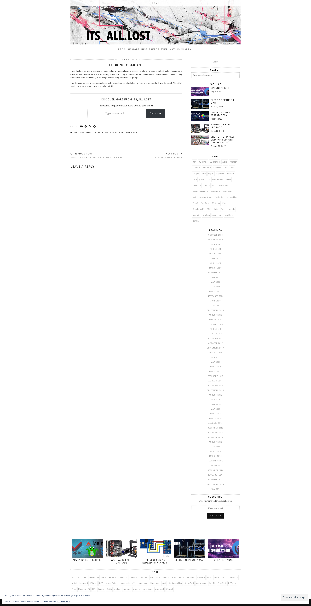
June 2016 (215, 404)
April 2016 (215, 414)
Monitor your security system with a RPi (96, 156)
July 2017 (215, 357)
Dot (225, 168)
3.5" (194, 162)
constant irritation (85, 132)
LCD (214, 185)
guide (201, 179)
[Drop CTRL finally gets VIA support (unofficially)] (200, 140)
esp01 (211, 174)
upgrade (196, 215)
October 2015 (215, 437)
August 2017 (215, 353)
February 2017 (215, 376)
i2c (208, 179)
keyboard (197, 185)
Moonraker (227, 191)
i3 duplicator (217, 179)
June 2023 (215, 258)
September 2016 (215, 390)
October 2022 (215, 273)
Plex (224, 203)
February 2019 (215, 324)
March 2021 (215, 291)
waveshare (217, 215)
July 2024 (215, 244)
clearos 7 (207, 168)
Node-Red (219, 197)
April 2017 (215, 367)
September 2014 (215, 484)
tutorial (216, 209)
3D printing (215, 162)
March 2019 (215, 320)
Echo (232, 168)
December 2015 (215, 428)
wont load (229, 215)
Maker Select (224, 185)
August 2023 (215, 254)
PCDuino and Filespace (168, 156)
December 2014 (215, 470)
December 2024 (215, 240)
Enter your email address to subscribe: (215, 501)
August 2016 (215, 395)
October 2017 (215, 343)
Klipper (206, 185)
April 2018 (215, 329)
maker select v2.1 (200, 191)
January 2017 (215, 381)
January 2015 (215, 466)
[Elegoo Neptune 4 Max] (200, 104)
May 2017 (215, 362)
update (232, 209)
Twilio (223, 209)
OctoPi (195, 203)
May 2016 (215, 409)
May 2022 (215, 282)
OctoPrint (205, 203)
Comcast (217, 168)
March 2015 (215, 456)
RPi (208, 209)
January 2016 (215, 423)
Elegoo (196, 174)
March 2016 (215, 418)
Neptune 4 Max (205, 197)
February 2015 (215, 461)
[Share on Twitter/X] (90, 127)
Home (155, 3)
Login (215, 62)
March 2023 (215, 268)
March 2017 (215, 371)
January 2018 (215, 334)
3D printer (203, 162)
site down (131, 132)
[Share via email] (81, 127)
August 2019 (215, 315)
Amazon (233, 162)
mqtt (194, 197)
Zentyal (196, 221)
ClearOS (196, 168)
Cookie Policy (64, 601)
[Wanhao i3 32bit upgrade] (200, 128)
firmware (230, 174)
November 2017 (215, 338)
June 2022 (215, 277)
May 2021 (215, 287)
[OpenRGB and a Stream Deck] (200, 116)
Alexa (224, 162)
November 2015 (215, 433)
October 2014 (215, 480)
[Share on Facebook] (86, 127)
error (204, 174)
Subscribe (155, 113)
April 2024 (215, 249)
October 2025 (215, 235)
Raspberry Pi (198, 209)
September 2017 (215, 348)
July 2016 (215, 400)
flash (195, 179)
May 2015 (215, 447)
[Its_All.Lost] (155, 22)
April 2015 (215, 451)
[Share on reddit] (94, 127)
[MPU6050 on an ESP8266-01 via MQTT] (155, 548)
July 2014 (215, 489)
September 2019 (215, 310)
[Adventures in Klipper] (87, 548)
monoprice (215, 191)
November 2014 (215, 475)
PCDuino (216, 203)
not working (232, 197)
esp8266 (220, 174)
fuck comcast (106, 132)
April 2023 (215, 263)
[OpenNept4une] (200, 91)
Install (228, 179)
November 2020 (215, 296)
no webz (120, 132)
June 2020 (215, 301)
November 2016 (215, 386)
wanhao (206, 215)
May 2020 (215, 306)
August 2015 (215, 442)
